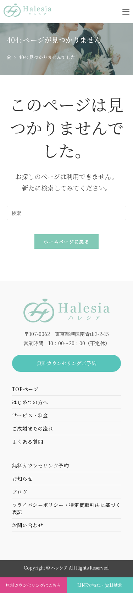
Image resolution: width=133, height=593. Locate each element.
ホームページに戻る (66, 241)
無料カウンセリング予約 (40, 465)
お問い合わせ (27, 525)
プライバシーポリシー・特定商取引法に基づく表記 (66, 508)
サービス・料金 (30, 415)
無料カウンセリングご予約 (66, 363)
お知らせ (22, 478)
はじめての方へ (30, 402)
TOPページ (25, 388)
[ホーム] (9, 57)
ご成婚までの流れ (33, 428)
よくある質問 (27, 441)
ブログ (20, 491)
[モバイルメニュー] (125, 11)
